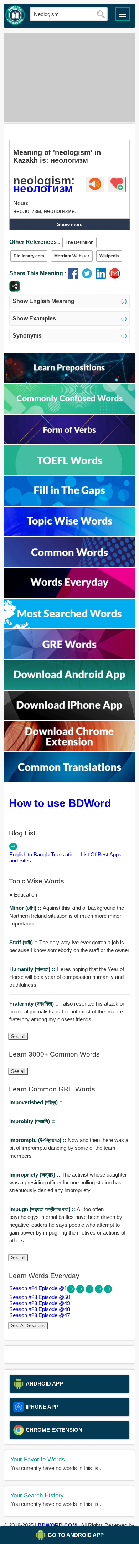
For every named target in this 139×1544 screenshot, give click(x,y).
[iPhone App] (69, 718)
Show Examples (69, 318)
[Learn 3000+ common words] (69, 565)
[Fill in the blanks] (69, 504)
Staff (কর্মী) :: (24, 942)
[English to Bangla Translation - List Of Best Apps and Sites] (13, 848)
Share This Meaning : (37, 273)
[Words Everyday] (69, 596)
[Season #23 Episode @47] (108, 1291)
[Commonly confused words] (69, 412)
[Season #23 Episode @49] (90, 1291)
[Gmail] (115, 277)
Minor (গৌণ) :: (26, 908)
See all (18, 1036)
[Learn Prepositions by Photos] (69, 381)
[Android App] (69, 688)
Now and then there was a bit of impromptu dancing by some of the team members (68, 1148)
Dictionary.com (29, 256)
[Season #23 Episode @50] (81, 1291)
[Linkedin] (102, 277)
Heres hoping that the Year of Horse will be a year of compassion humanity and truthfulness (66, 977)
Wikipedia (109, 256)
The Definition (79, 242)
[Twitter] (89, 277)
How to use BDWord (60, 803)
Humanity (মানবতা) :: (33, 969)
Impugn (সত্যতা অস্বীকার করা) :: (43, 1209)
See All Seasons (28, 1325)
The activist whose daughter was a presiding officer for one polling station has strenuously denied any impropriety (68, 1182)
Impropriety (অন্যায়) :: (35, 1175)
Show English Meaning (69, 301)
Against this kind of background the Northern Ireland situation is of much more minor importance (66, 916)
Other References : (34, 242)
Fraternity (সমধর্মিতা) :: (34, 1004)
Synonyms (69, 336)
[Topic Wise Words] (69, 534)
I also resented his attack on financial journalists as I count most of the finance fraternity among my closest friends (67, 1011)
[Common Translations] (69, 780)
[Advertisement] (70, 77)
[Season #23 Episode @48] (99, 1291)
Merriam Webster (71, 256)
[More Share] (14, 290)
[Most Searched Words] (69, 626)
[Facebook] (75, 277)
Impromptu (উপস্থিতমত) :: (38, 1140)
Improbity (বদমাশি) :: (32, 1121)
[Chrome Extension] (69, 749)
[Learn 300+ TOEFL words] (69, 473)
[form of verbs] (69, 442)
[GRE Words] (69, 657)
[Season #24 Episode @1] (71, 1291)
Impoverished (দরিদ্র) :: (36, 1102)
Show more (69, 224)
